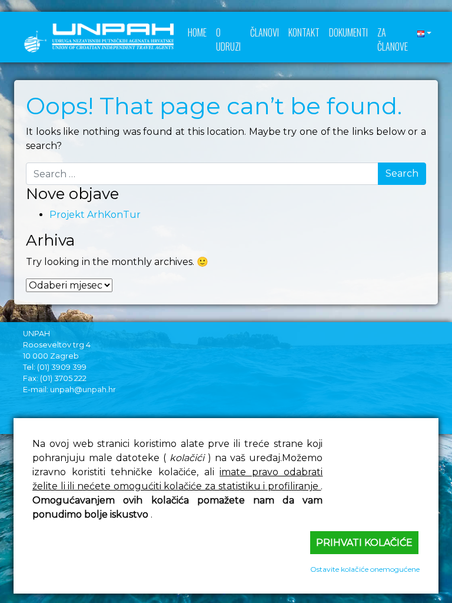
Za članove (392, 39)
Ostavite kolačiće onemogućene (365, 569)
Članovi (264, 32)
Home (197, 32)
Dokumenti (348, 32)
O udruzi (228, 39)
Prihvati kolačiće (364, 542)
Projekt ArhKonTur (95, 214)
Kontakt (304, 32)
